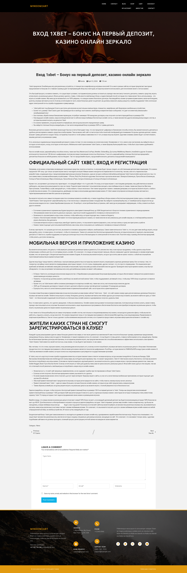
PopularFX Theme (52, 569)
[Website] (130, 486)
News (38, 425)
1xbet (62, 405)
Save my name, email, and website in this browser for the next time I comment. (71, 493)
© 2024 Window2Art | (38, 569)
